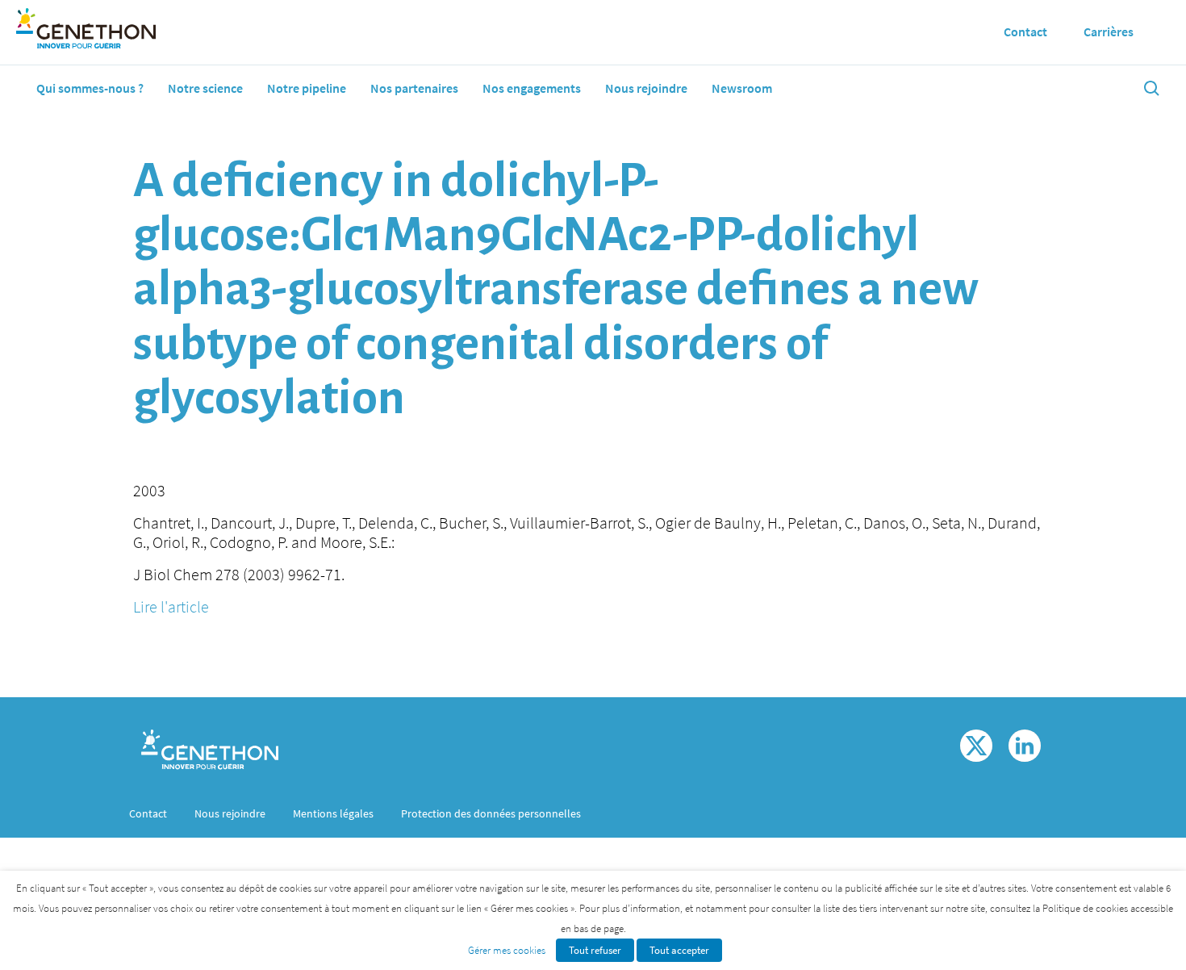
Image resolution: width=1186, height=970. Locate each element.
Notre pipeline (306, 88)
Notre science (205, 88)
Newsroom (742, 88)
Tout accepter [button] (679, 950)
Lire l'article (171, 606)
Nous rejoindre (646, 88)
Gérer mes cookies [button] (506, 950)
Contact (148, 813)
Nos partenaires (414, 88)
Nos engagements (531, 88)
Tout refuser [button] (595, 950)
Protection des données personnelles (491, 813)
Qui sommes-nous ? (90, 88)
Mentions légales (333, 813)
